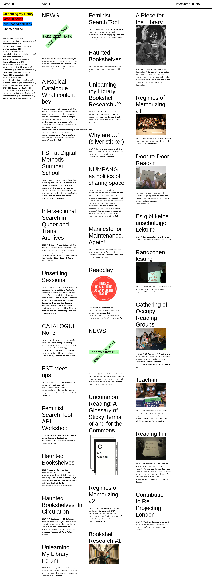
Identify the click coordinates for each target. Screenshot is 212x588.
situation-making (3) (25, 85)
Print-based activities (17, 24)
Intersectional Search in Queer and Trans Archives (59, 224)
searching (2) (29, 83)
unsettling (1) (28, 96)
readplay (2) (27, 80)
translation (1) (27, 93)
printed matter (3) (12, 78)
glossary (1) (25, 59)
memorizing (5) (25, 72)
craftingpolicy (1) (12, 49)
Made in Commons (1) (26, 70)
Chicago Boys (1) (11, 41)
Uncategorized (13, 29)
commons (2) (27, 46)
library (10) (26, 67)
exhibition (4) (10, 54)
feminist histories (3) (14, 57)
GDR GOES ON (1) (10, 59)
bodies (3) (8, 39)
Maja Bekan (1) (10, 72)
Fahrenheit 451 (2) (27, 54)
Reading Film (152, 434)
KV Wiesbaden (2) (11, 67)
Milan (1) (7, 75)
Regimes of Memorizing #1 (150, 104)
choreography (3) (28, 41)
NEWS (50, 15)
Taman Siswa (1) (27, 91)
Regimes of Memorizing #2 (103, 494)
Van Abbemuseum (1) (12, 98)
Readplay (101, 270)
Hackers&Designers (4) (13, 62)
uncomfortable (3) (11, 96)
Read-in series (13, 19)
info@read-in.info (188, 4)
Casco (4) (18, 39)
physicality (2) (20, 75)
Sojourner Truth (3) (21, 88)
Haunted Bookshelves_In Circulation (62, 505)
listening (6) (9, 70)
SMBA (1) (7, 88)
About (46, 4)
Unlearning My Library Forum (56, 554)
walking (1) (27, 98)
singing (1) (8, 85)
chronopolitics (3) (12, 44)
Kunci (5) (23, 65)
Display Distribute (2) (14, 52)
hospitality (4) (10, 65)
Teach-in (146, 379)
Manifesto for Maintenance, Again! (106, 235)
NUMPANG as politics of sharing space (106, 176)
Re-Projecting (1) (11, 80)
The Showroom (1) (11, 93)
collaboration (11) (12, 46)
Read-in (8, 4)
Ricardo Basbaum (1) (12, 83)
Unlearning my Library (18, 14)
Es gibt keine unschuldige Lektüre (152, 223)
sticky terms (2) (11, 91)
